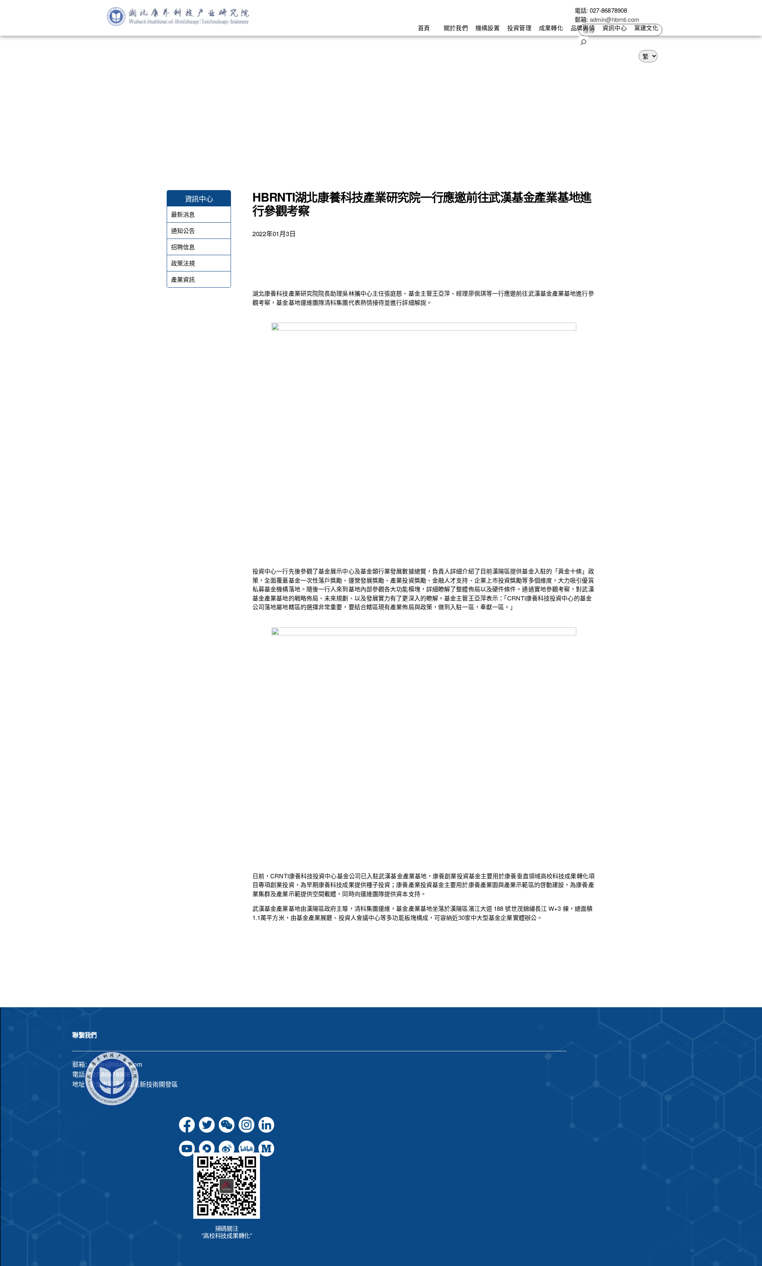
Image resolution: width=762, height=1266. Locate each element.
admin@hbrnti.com (615, 19)
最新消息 (183, 214)
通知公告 (183, 231)
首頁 (424, 27)
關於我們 (456, 27)
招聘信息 (183, 247)
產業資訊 (183, 279)
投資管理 (519, 27)
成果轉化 (551, 27)
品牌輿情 (583, 27)
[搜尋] (583, 41)
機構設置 (487, 27)
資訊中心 (614, 27)
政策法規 (183, 263)
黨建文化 (646, 27)
